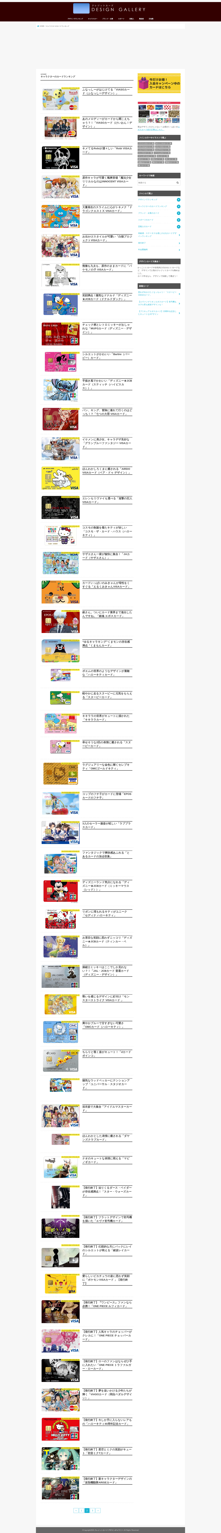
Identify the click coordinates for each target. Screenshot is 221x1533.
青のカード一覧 (158, 162)
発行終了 (142, 243)
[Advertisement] (110, 49)
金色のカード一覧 (144, 162)
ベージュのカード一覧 (162, 153)
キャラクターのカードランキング (152, 206)
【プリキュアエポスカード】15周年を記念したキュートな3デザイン (157, 312)
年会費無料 (143, 250)
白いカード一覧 (162, 156)
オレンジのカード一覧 (163, 143)
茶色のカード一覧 (157, 159)
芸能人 (131, 19)
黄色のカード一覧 (172, 162)
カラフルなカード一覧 (146, 146)
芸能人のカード (145, 226)
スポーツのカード (145, 220)
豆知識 (151, 19)
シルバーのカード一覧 (146, 150)
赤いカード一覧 (171, 159)
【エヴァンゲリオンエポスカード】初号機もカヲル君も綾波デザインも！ (157, 303)
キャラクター (92, 19)
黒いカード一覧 (143, 165)
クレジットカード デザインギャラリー (109, 1530)
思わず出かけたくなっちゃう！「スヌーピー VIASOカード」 (157, 293)
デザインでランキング (75, 19)
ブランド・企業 (107, 19)
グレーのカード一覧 (163, 146)
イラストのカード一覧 (146, 143)
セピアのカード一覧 (163, 150)
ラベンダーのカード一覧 (146, 156)
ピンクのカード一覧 (145, 153)
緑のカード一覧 (143, 159)
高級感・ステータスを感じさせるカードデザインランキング (157, 234)
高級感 (141, 19)
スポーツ (121, 19)
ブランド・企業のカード (148, 213)
